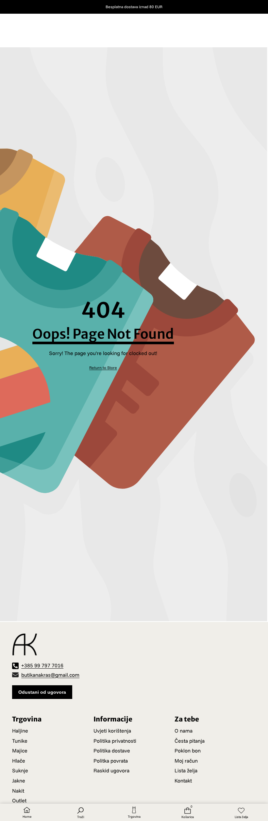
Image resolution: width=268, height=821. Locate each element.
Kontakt (183, 780)
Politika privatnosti (114, 740)
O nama (184, 730)
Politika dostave (111, 750)
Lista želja (186, 770)
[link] (103, 367)
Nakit (18, 790)
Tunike (19, 740)
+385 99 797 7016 (42, 665)
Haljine (20, 730)
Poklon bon (188, 750)
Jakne (18, 780)
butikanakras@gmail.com (50, 675)
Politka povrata (110, 760)
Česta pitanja (190, 740)
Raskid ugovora (111, 770)
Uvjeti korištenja (112, 730)
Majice (19, 750)
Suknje (20, 770)
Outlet (19, 800)
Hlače (18, 760)
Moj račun (186, 760)
